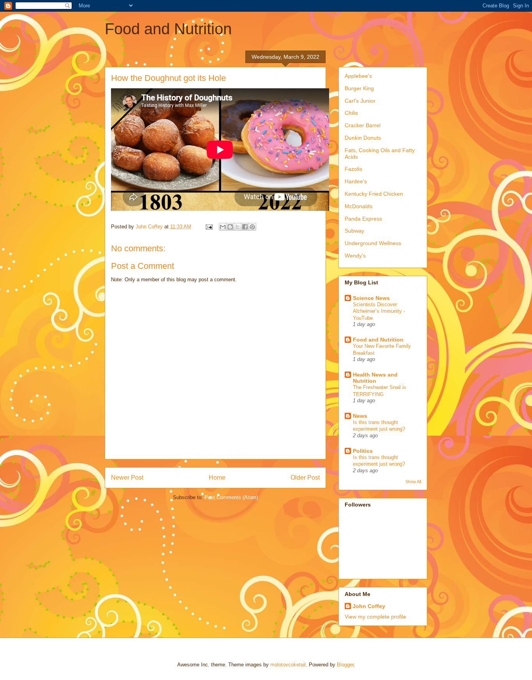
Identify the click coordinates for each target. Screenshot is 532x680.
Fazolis (353, 169)
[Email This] (223, 227)
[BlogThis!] (230, 227)
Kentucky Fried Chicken (374, 194)
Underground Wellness (373, 243)
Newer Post (127, 477)
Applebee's (358, 76)
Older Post (305, 477)
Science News (371, 298)
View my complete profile (375, 616)
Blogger (345, 665)
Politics (363, 451)
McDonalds (358, 206)
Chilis (351, 113)
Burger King (359, 88)
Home (217, 477)
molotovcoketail (288, 665)
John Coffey (368, 606)
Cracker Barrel (363, 125)
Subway (354, 231)
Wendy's (355, 255)
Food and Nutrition (168, 28)
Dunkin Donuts (363, 138)
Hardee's (356, 181)
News (360, 416)
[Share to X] (237, 227)
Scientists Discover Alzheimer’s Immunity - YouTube (379, 311)
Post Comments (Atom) (231, 497)
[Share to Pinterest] (252, 227)
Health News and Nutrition (375, 378)
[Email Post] (208, 227)
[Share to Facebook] (245, 227)
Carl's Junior (360, 101)
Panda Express (363, 219)
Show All (413, 481)
